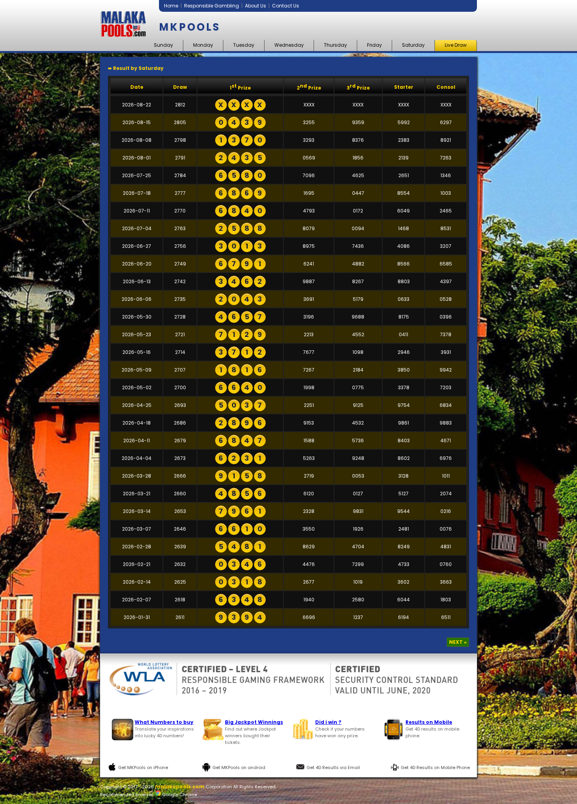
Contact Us (285, 5)
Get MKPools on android (238, 767)
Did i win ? (328, 722)
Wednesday (289, 45)
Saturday (413, 45)
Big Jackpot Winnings (254, 722)
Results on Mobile (428, 722)
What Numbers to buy (164, 722)
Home (171, 5)
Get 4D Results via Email (333, 767)
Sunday (163, 45)
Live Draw (456, 45)
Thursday (335, 45)
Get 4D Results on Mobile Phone (435, 767)
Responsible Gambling (211, 5)
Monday (203, 45)
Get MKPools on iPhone (143, 767)
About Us (255, 5)
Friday (374, 45)
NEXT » (458, 642)
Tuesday (243, 45)
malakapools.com (180, 786)
